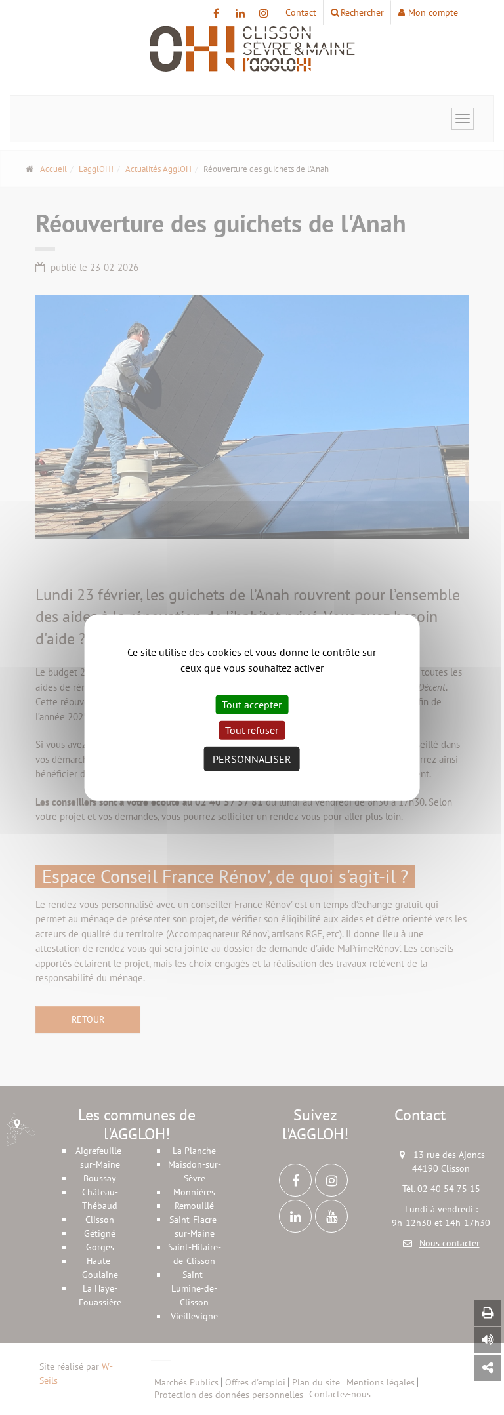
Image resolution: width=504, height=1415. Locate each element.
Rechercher (362, 12)
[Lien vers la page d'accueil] (252, 49)
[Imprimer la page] (487, 1313)
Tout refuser (251, 730)
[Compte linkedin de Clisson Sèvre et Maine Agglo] (240, 13)
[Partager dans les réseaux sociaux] (487, 1368)
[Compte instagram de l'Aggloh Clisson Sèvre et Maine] (263, 13)
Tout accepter (252, 703)
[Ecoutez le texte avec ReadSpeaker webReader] (487, 1340)
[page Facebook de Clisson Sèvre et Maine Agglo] (216, 13)
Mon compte (433, 12)
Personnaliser (252, 759)
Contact (300, 12)
